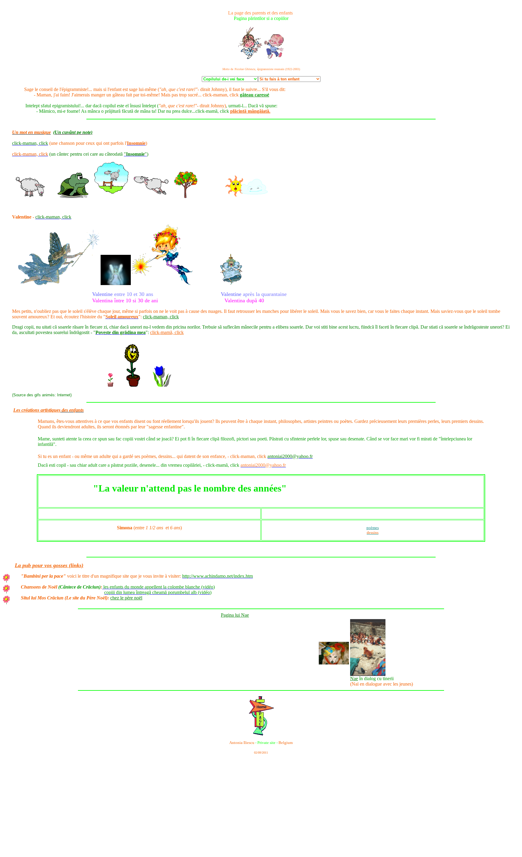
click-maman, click (161, 316)
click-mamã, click (167, 332)
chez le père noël (126, 597)
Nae (354, 678)
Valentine (21, 216)
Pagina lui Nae (235, 615)
